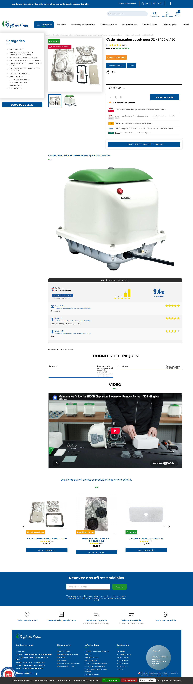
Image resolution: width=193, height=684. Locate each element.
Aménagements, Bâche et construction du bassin (21, 53)
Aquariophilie (16, 76)
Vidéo (131, 65)
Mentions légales (91, 660)
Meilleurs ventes (123, 657)
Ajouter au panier (164, 97)
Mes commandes (63, 651)
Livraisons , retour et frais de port (97, 651)
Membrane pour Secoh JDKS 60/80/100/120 (96, 539)
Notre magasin (122, 666)
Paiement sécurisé (91, 657)
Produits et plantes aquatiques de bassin (25, 69)
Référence (110, 48)
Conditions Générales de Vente (96, 663)
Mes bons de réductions (65, 666)
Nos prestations (122, 660)
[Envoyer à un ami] (113, 73)
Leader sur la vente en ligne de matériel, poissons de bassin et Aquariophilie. (50, 4)
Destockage (16, 88)
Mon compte (64, 645)
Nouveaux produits (124, 654)
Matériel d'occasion (19, 82)
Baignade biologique (20, 73)
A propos (88, 654)
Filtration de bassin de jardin (24, 57)
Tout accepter (110, 680)
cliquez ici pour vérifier (158, 675)
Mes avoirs (61, 657)
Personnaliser (147, 680)
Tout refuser (129, 680)
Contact (120, 669)
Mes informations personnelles (68, 663)
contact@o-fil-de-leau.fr (32, 668)
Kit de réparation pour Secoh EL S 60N (47, 538)
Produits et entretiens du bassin (25, 60)
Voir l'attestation (62, 295)
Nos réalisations (122, 663)
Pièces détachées (18, 49)
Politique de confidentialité (95, 666)
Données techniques (116, 65)
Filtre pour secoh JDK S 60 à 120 (146, 538)
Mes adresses (61, 660)
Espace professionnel (127, 4)
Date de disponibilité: (56, 349)
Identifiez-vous (167, 16)
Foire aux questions (92, 674)
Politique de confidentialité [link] (169, 680)
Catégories (121, 651)
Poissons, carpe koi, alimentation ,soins (25, 64)
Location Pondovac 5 (20, 79)
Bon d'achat (16, 85)
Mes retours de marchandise (67, 654)
